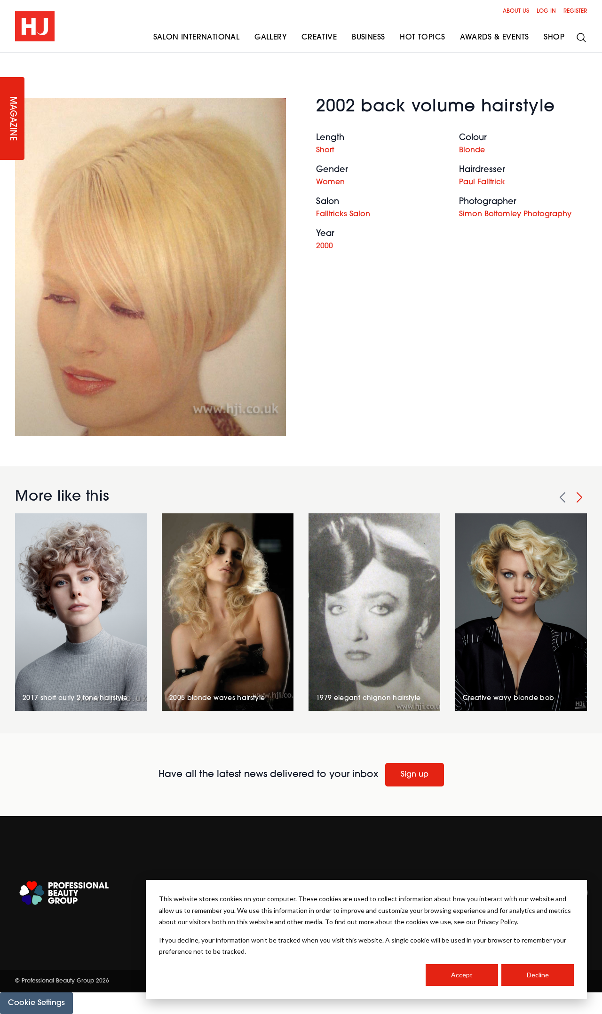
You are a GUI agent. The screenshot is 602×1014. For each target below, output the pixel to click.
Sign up (414, 774)
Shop (554, 37)
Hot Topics (422, 37)
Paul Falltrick (482, 182)
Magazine (12, 118)
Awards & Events (494, 37)
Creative (319, 37)
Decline (538, 975)
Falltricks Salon (343, 214)
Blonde (472, 150)
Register (575, 11)
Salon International (196, 37)
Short (325, 150)
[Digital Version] (7, 58)
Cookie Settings (36, 1003)
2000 (324, 246)
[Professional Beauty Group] (64, 893)
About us (516, 11)
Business (368, 37)
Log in (546, 11)
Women (330, 182)
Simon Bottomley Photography (515, 214)
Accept (462, 975)
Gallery (270, 37)
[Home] (35, 26)
